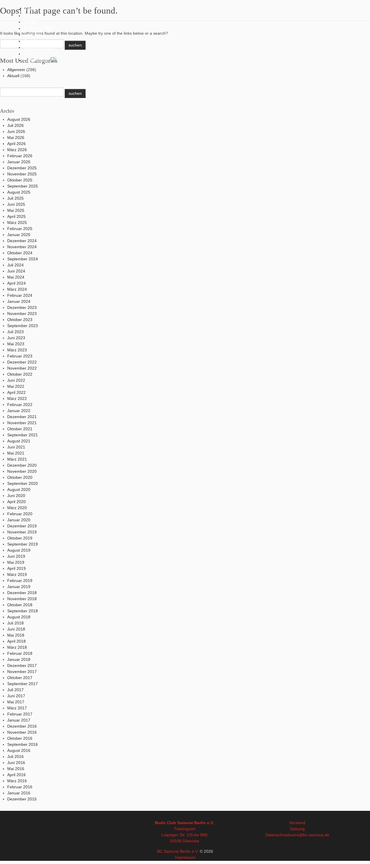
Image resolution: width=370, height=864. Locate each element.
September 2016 (22, 744)
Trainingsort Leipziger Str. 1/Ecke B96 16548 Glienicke (185, 834)
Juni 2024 (16, 271)
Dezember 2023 (22, 307)
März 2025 (17, 222)
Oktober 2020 (19, 477)
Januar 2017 (18, 720)
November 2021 (22, 422)
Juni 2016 (16, 762)
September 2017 (22, 683)
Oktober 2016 (19, 738)
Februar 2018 (19, 653)
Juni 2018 (16, 629)
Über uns (33, 15)
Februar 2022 (19, 404)
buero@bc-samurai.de (308, 835)
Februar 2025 (19, 228)
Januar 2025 (18, 234)
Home (30, 9)
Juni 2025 (16, 204)
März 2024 (17, 289)
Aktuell (13, 75)
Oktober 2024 (19, 253)
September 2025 (22, 186)
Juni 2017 (16, 696)
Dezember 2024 (22, 240)
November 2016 (22, 732)
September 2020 (22, 483)
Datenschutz (276, 835)
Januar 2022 (18, 410)
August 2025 (18, 192)
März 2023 (17, 350)
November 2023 (22, 313)
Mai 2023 (15, 344)
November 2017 (22, 671)
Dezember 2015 (22, 799)
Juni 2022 (16, 380)
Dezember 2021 (22, 416)
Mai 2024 (15, 277)
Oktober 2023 (19, 319)
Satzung (297, 828)
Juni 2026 (16, 131)
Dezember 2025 (22, 168)
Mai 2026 (15, 137)
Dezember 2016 (22, 726)
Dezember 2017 (22, 665)
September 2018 (22, 611)
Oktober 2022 (19, 374)
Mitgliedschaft (39, 47)
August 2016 (18, 750)
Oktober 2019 (19, 538)
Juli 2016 (15, 756)
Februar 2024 (19, 295)
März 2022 (17, 398)
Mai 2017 (15, 702)
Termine (32, 34)
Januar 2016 (18, 793)
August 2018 (18, 617)
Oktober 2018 (19, 604)
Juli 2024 (15, 265)
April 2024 (16, 283)
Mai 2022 (15, 386)
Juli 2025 (15, 198)
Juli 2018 (15, 623)
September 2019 (22, 544)
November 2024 (22, 246)
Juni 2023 (16, 337)
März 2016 (17, 780)
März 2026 (17, 149)
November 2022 (22, 368)
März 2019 (17, 574)
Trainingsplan (38, 28)
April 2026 (16, 143)
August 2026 (18, 119)
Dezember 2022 (22, 362)
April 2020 (16, 501)
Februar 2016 (19, 787)
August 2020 (18, 489)
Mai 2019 (15, 562)
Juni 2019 (16, 556)
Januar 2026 (18, 162)
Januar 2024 (18, 301)
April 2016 (16, 774)
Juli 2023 (15, 331)
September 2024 (22, 259)
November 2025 (22, 174)
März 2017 (17, 708)
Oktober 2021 (19, 429)
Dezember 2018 (22, 592)
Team (29, 21)
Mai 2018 (15, 635)
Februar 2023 (19, 356)
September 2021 (22, 435)
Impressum (185, 857)
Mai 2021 (15, 453)
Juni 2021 (16, 447)
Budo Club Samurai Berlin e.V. (184, 822)
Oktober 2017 (19, 677)
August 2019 (18, 550)
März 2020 (17, 507)
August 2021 (18, 441)
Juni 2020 (16, 495)
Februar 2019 (19, 580)
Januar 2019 (18, 586)
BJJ (27, 53)
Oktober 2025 (19, 180)
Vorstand (297, 822)
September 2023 (22, 325)
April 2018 (16, 641)
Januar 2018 (18, 659)
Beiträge (32, 41)
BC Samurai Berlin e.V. (178, 851)
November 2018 (22, 598)
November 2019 (22, 532)
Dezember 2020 (22, 465)
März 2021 (17, 459)
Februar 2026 (19, 155)
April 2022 (16, 392)
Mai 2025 (15, 210)
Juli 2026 (15, 125)
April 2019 (16, 568)
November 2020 (22, 471)
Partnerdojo (36, 60)
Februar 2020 (19, 513)
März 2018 (17, 647)
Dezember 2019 (22, 526)
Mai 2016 (15, 768)
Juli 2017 (15, 689)
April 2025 (16, 216)
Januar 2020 (18, 520)
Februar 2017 (19, 714)
